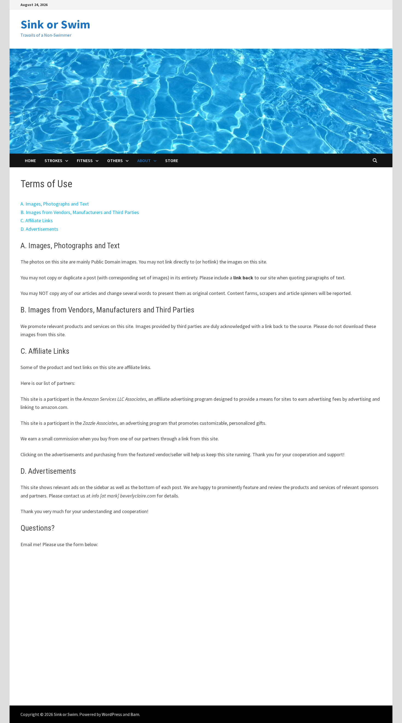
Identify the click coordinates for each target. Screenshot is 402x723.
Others (115, 160)
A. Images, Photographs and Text (55, 204)
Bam (134, 714)
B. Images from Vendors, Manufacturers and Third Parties (80, 212)
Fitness (85, 160)
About (144, 160)
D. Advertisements (39, 229)
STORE (171, 160)
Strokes (53, 160)
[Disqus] (201, 624)
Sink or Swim (55, 24)
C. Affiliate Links (37, 220)
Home (30, 160)
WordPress (112, 714)
